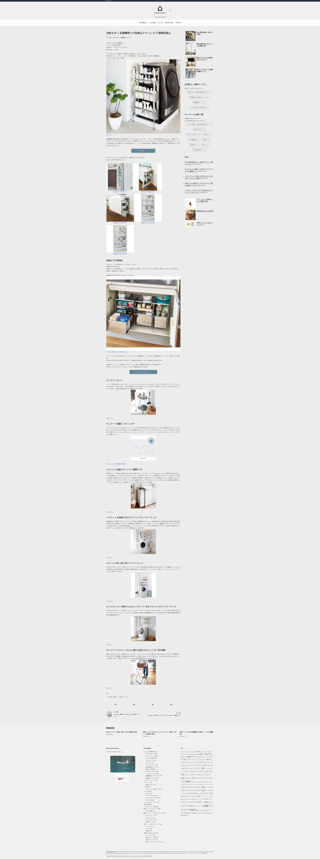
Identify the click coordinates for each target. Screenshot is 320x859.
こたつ (148, 793)
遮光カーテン (150, 784)
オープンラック (150, 756)
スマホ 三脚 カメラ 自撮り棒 (198, 107)
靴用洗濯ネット (198, 102)
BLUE (182, 751)
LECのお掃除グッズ (143, 22)
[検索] (170, 10)
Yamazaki (192, 144)
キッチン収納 (150, 758)
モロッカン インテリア (190, 796)
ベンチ (148, 828)
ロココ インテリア (200, 799)
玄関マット (149, 822)
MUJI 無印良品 (192, 139)
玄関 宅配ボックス (151, 767)
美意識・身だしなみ (150, 833)
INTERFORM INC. (198, 149)
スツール (148, 826)
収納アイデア (200, 810)
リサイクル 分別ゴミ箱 (152, 789)
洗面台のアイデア (151, 778)
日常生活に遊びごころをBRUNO (205, 211)
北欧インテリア (123, 697)
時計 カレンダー (150, 839)
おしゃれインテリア (150, 771)
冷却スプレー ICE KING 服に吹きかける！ (198, 92)
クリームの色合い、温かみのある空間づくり (198, 124)
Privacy (187, 754)
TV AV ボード (150, 754)
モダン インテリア (203, 793)
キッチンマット (150, 815)
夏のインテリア (199, 813)
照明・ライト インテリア (153, 842)
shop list (178, 22)
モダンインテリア (192, 134)
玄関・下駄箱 (150, 769)
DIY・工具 (160, 22)
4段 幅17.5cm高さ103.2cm (148, 222)
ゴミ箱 (146, 787)
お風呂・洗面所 (111, 697)
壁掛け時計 (189, 813)
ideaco (205, 139)
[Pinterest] (152, 704)
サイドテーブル (150, 795)
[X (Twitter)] (134, 704)
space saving (194, 754)
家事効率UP (209, 813)
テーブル (146, 791)
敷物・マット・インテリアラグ (153, 813)
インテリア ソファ (149, 780)
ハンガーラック (150, 765)
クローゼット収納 (151, 806)
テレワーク (188, 775)
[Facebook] (115, 704)
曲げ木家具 (184, 815)
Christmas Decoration (190, 751)
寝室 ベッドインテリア (150, 809)
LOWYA (206, 134)
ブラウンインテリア (197, 782)
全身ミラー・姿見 (151, 837)
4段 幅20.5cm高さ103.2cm (120, 253)
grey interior (204, 751)
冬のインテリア (198, 806)
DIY (198, 752)
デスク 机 (148, 800)
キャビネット (150, 760)
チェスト (148, 762)
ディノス (109, 134)
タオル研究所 (153, 22)
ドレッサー (149, 835)
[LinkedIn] (171, 704)
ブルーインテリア (195, 784)
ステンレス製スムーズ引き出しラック (117, 351)
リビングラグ (150, 820)
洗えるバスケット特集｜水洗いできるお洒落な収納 (121, 732)
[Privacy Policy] (110, 851)
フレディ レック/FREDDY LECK (116, 463)
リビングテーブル (151, 802)
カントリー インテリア (196, 765)
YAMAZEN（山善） (169, 22)
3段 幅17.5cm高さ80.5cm (148, 191)
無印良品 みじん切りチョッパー (198, 97)
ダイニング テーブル (152, 798)
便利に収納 (147, 804)
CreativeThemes (148, 856)
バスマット (149, 817)
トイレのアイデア (151, 773)
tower (204, 144)
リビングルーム (188, 799)
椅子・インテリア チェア (151, 824)
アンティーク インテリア (198, 760)
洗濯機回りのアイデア (126, 37)
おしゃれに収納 (148, 751)
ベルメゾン (109, 418)
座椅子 (148, 831)
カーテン (146, 782)
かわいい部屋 (187, 757)
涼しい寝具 (149, 811)
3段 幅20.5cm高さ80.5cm (120, 222)
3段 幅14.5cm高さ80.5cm (120, 191)
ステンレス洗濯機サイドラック (142, 150)
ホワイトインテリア (194, 787)
